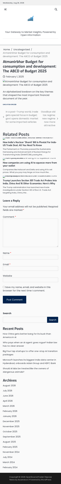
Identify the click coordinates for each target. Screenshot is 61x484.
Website (7, 275)
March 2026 (9, 405)
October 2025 (10, 431)
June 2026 (8, 395)
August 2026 (9, 385)
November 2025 (11, 426)
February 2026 (10, 411)
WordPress (46, 479)
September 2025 (12, 436)
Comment (9, 216)
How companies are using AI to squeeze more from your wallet (30, 164)
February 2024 (10, 467)
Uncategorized (10, 104)
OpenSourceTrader (30, 27)
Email (6, 264)
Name (7, 253)
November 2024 (11, 451)
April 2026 (8, 400)
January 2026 (10, 416)
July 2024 (7, 457)
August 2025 (9, 441)
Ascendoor (23, 479)
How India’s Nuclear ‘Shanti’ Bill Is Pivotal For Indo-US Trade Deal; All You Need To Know (30, 144)
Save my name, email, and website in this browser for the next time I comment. (27, 289)
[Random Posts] (5, 9)
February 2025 (10, 446)
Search (7, 313)
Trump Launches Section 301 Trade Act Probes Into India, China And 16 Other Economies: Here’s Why (30, 182)
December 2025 (11, 421)
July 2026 (7, 390)
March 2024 (9, 462)
